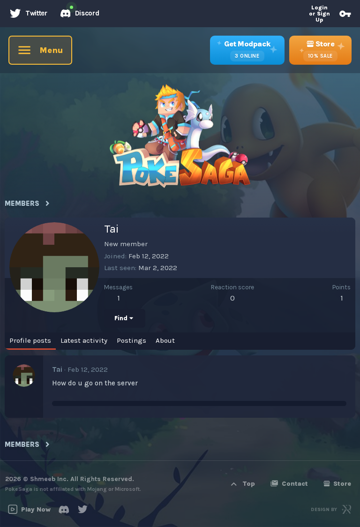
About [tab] (165, 340)
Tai (57, 369)
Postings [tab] (131, 340)
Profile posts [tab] (30, 340)
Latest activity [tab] (83, 340)
